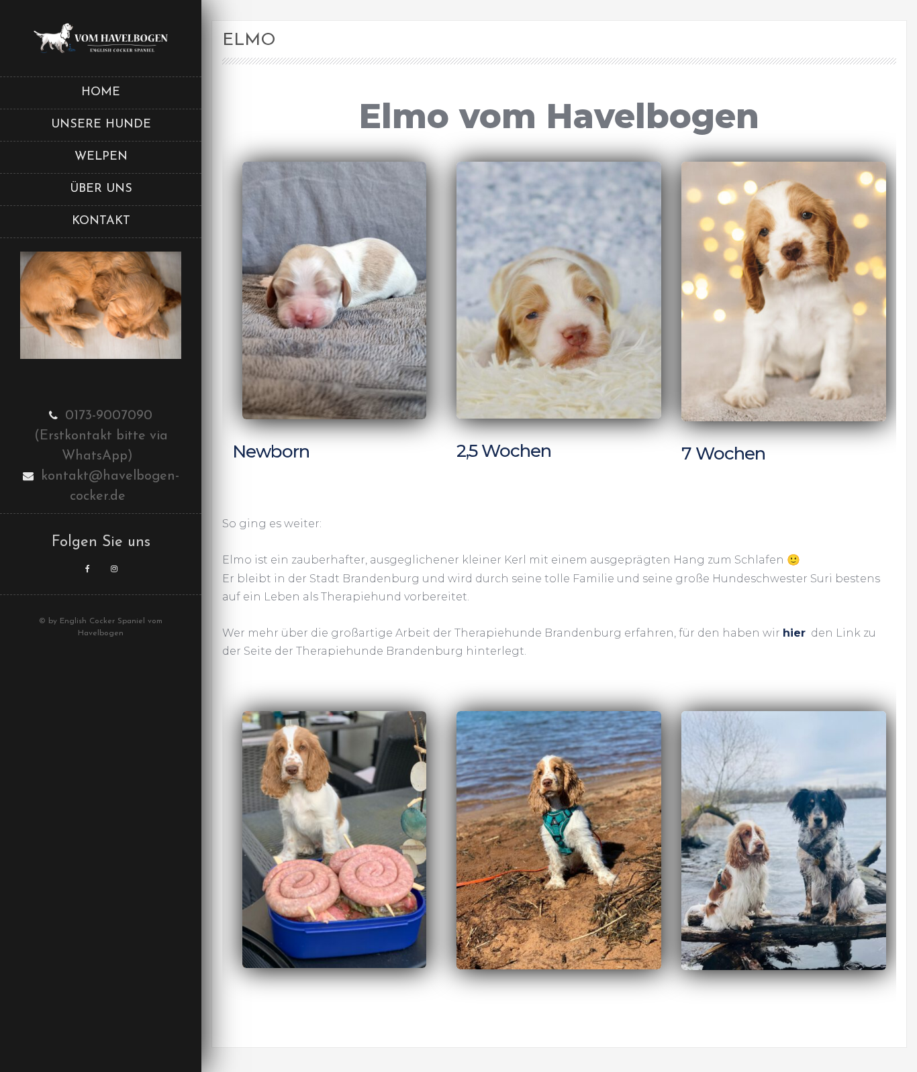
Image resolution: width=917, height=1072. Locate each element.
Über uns (101, 189)
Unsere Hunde (101, 125)
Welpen (101, 157)
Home (100, 93)
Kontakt (101, 221)
